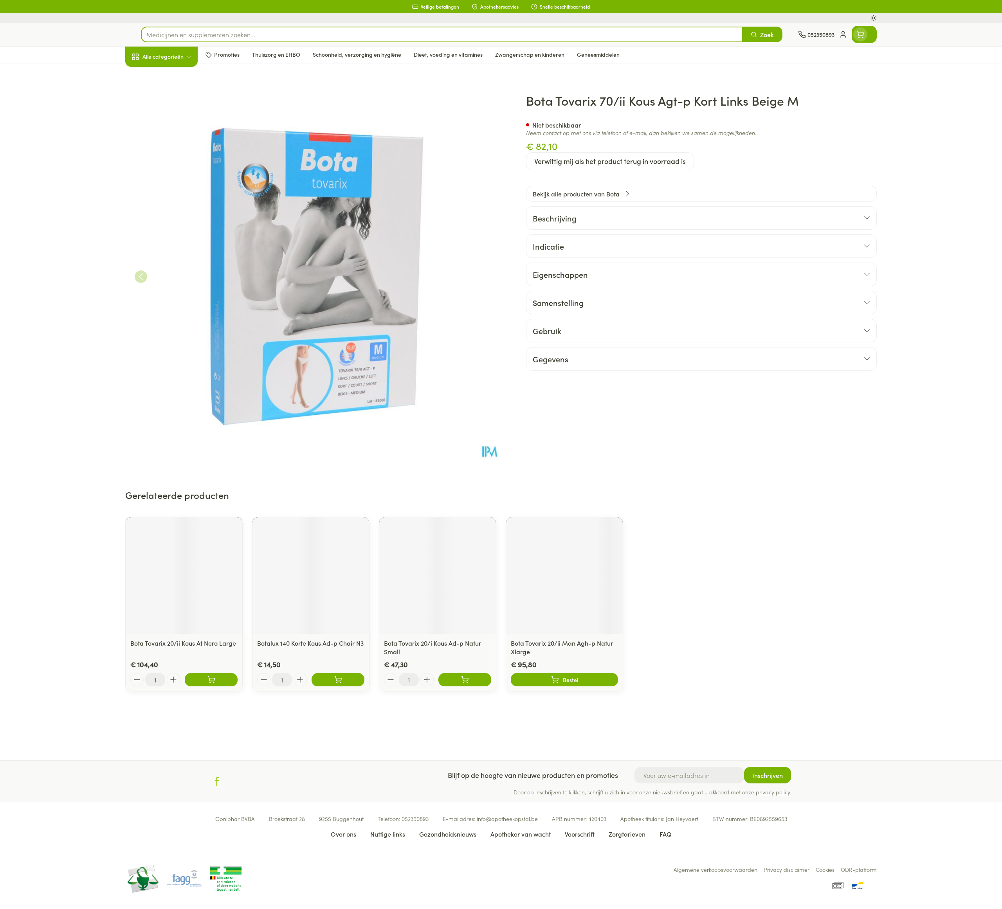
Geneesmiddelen (175, 268)
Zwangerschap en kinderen (175, 155)
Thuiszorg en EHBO (175, 224)
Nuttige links (387, 834)
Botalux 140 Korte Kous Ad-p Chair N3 (310, 643)
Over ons (343, 834)
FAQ (666, 834)
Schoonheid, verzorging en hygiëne (175, 99)
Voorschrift (580, 834)
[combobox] (442, 34)
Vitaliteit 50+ (175, 180)
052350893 (415, 819)
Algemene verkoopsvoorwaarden (715, 869)
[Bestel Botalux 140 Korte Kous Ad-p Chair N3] (338, 679)
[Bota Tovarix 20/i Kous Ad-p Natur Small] (437, 575)
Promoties (146, 74)
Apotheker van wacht (520, 834)
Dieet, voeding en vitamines (175, 127)
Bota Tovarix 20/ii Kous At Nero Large (183, 643)
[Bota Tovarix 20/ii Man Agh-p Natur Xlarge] (564, 575)
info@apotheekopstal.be (507, 819)
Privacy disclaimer (786, 869)
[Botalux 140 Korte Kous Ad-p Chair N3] (310, 575)
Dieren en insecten (175, 246)
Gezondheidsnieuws (447, 834)
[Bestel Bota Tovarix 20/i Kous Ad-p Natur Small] (464, 679)
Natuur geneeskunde (175, 202)
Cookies (825, 869)
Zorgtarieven (627, 834)
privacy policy (773, 792)
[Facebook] (217, 781)
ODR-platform (859, 869)
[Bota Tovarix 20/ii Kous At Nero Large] (184, 575)
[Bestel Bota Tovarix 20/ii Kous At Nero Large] (211, 679)
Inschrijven (767, 775)
